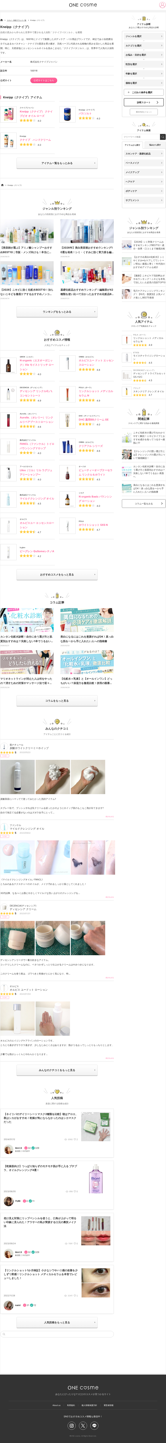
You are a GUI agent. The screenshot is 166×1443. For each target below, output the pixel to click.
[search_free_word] (163, 137)
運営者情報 (108, 1405)
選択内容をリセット (144, 112)
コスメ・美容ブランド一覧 (16, 20)
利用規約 (71, 1405)
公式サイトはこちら (44, 80)
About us (56, 1405)
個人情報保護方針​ (89, 1405)
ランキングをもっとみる (57, 311)
